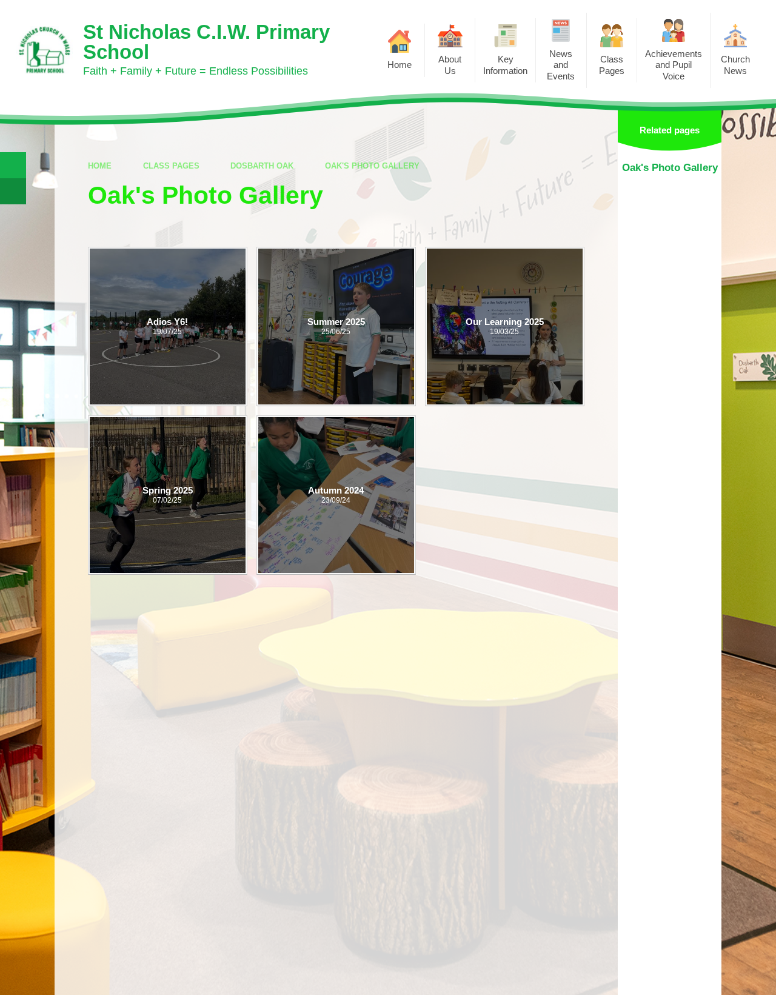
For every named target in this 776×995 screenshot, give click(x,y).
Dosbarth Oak (261, 165)
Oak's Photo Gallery (372, 165)
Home (100, 165)
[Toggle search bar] (13, 165)
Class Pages (171, 165)
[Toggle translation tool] (13, 191)
